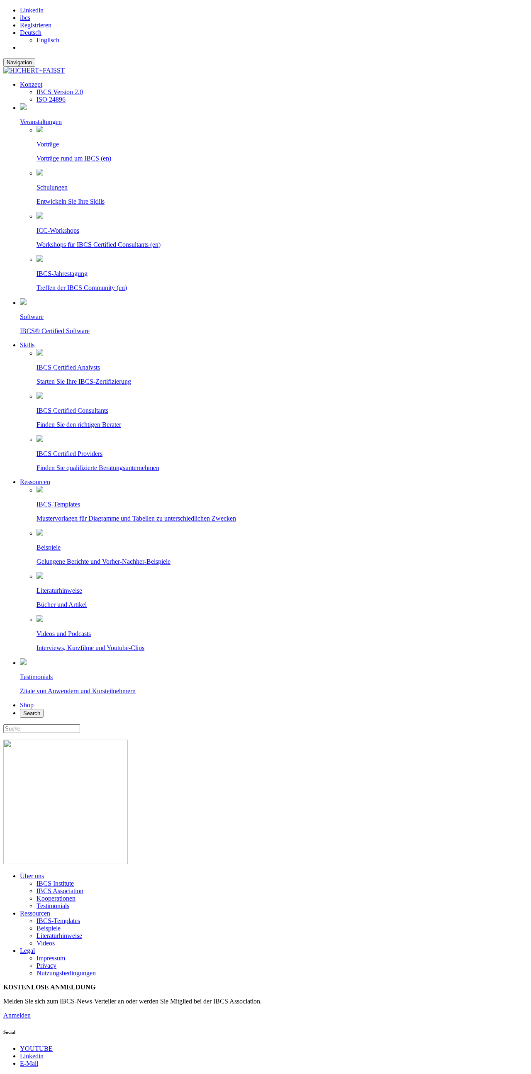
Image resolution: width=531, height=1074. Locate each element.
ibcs (25, 17)
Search (31, 713)
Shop (27, 705)
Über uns (32, 875)
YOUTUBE (36, 1048)
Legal (27, 950)
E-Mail (29, 1063)
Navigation (19, 62)
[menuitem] (30, 32)
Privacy (46, 965)
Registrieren (35, 25)
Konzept (31, 84)
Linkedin (32, 10)
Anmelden (17, 1015)
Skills (27, 344)
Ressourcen (35, 481)
